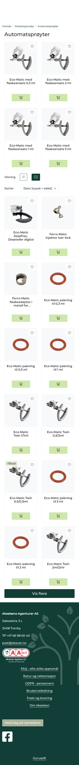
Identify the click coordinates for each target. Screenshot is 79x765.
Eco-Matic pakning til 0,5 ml (21, 367)
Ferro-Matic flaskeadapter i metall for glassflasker (21, 302)
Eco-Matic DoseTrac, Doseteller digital (21, 236)
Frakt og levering (39, 698)
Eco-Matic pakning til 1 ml (58, 367)
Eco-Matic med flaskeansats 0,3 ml (21, 81)
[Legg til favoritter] (32, 46)
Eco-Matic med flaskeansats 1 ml (20, 147)
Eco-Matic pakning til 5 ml (58, 499)
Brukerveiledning (39, 690)
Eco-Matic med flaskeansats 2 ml (58, 81)
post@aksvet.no (14, 643)
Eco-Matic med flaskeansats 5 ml (58, 147)
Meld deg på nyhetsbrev (23, 723)
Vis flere (39, 593)
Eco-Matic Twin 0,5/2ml (58, 433)
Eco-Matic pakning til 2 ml (21, 565)
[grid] (36, 177)
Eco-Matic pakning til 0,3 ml (58, 301)
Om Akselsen (39, 705)
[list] (23, 177)
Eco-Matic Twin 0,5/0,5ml (21, 499)
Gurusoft (39, 758)
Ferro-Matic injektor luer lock (58, 235)
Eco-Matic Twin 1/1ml (20, 433)
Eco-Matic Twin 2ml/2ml (58, 565)
